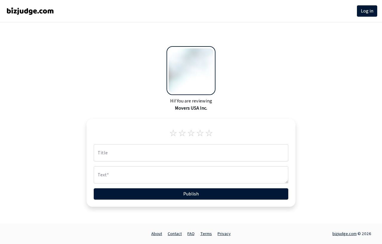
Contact (175, 233)
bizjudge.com (344, 233)
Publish (191, 194)
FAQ (191, 233)
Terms (206, 233)
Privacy (224, 233)
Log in (367, 11)
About (156, 233)
